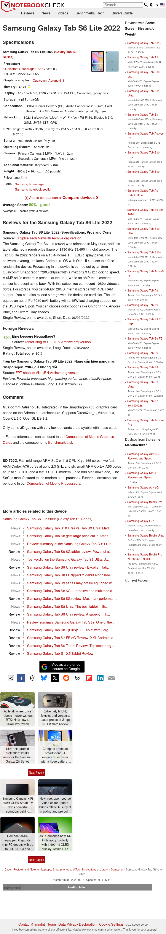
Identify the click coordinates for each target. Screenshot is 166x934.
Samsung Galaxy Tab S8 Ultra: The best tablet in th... (67, 606)
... (161, 13)
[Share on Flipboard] (89, 678)
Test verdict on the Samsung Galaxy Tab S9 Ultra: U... (68, 559)
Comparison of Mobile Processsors (53, 483)
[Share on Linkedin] (100, 678)
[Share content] (11, 678)
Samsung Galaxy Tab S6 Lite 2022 (29, 518)
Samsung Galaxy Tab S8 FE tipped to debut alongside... (70, 575)
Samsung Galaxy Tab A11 (143, 57)
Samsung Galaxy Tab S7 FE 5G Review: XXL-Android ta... (71, 637)
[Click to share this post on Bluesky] (44, 678)
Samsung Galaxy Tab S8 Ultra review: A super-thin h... (68, 614)
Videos (62, 13)
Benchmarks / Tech (90, 13)
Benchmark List (60, 442)
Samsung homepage (29, 184)
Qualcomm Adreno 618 (49, 80)
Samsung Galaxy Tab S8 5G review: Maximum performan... (72, 598)
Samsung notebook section (33, 189)
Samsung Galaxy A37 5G (143, 487)
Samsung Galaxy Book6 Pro (144, 502)
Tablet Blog (33, 341)
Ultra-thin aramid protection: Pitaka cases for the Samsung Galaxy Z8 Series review (17, 755)
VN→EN (42, 372)
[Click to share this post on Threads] (32, 678)
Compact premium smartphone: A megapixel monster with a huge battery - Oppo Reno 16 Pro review (55, 755)
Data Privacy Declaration (77, 924)
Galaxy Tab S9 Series (74, 518)
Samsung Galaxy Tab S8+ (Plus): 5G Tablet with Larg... (69, 629)
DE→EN (53, 341)
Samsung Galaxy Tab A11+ (144, 43)
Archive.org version (66, 238)
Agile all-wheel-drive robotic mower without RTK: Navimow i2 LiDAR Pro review (18, 717)
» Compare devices (78, 197)
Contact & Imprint (31, 924)
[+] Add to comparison (41, 197)
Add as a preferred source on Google (66, 666)
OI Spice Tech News (31, 238)
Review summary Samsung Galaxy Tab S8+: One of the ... (71, 622)
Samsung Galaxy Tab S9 (142, 367)
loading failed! (12, 888)
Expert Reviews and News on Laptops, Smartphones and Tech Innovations (50, 869)
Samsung (117, 869)
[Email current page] (111, 678)
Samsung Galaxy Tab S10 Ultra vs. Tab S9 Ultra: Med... (69, 528)
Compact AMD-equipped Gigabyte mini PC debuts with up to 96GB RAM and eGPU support (17, 842)
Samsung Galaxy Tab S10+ (144, 252)
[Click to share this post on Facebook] (21, 678)
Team (51, 924)
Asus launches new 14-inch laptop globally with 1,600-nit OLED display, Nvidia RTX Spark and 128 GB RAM (55, 842)
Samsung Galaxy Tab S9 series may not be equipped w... (70, 582)
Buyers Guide (122, 13)
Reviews (27, 13)
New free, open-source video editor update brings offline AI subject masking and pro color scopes (55, 804)
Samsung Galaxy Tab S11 (143, 114)
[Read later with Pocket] (77, 678)
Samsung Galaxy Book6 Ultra (145, 535)
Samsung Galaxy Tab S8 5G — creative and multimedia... (71, 590)
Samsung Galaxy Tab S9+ (143, 353)
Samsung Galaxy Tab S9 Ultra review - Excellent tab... (68, 567)
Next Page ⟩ (36, 772)
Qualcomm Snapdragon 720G (24, 68)
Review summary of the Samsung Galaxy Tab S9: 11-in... (70, 543)
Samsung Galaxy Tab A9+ (143, 290)
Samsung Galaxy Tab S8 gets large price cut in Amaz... (69, 535)
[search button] (146, 5)
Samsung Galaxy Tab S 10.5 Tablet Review (60, 653)
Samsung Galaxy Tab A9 (142, 305)
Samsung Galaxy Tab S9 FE (145, 338)
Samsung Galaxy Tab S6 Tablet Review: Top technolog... (70, 645)
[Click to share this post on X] (55, 678)
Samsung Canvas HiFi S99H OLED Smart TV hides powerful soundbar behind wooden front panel (17, 804)
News (46, 13)
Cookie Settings (111, 924)
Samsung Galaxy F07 (140, 521)
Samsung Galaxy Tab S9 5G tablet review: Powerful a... (69, 551)
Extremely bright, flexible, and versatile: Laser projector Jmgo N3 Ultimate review (55, 717)
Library (103, 869)
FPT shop (23, 372)
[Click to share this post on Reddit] (66, 678)
